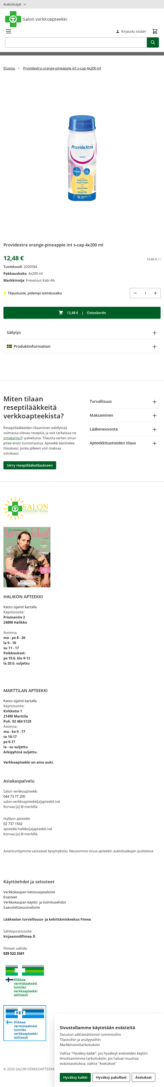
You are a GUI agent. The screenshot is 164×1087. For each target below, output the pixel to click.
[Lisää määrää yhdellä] (155, 293)
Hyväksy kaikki (75, 1077)
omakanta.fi (12, 438)
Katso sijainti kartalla (20, 607)
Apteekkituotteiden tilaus (113, 442)
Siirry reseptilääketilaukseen (30, 465)
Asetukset (143, 1077)
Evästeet (10, 897)
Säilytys (14, 332)
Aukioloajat (12, 4)
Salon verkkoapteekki (45, 19)
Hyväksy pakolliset (111, 1077)
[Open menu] (8, 31)
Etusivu (9, 68)
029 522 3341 (13, 953)
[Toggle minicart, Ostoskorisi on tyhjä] (155, 31)
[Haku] (153, 42)
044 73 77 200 (14, 796)
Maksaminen (101, 415)
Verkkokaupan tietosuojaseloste (29, 892)
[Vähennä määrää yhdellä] (135, 293)
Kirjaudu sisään (133, 31)
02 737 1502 (12, 823)
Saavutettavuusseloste (21, 907)
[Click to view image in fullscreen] (82, 157)
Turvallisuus (101, 401)
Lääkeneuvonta (104, 429)
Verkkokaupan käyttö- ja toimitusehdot (34, 902)
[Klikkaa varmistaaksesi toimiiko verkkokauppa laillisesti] (82, 980)
